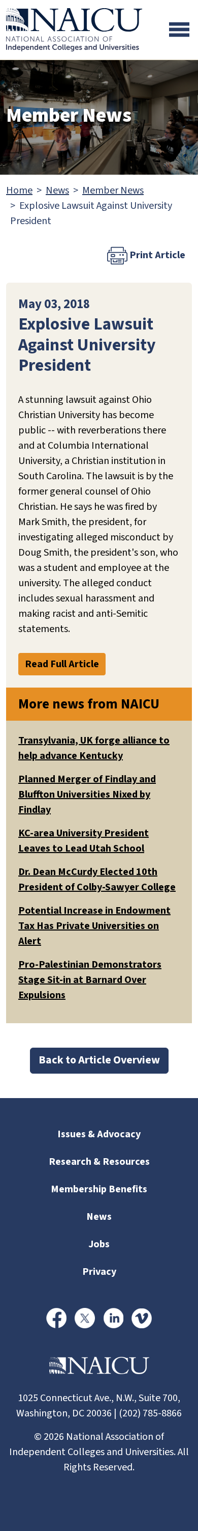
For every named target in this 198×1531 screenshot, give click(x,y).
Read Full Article (62, 664)
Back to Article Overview (99, 1060)
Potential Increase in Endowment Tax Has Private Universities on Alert (94, 926)
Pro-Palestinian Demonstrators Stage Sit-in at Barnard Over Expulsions (89, 980)
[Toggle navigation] (179, 29)
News (57, 190)
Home (19, 190)
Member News (113, 190)
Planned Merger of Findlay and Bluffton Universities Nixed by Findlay (87, 794)
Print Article (156, 255)
